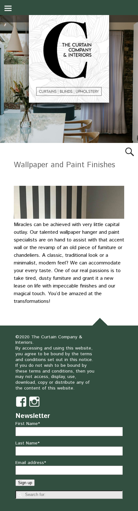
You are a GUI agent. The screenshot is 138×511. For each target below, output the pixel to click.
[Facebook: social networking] (21, 398)
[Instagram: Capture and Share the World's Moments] (34, 398)
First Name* (27, 424)
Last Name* (27, 443)
